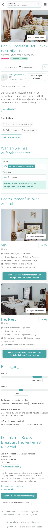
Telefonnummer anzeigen (12, 486)
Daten (5, 161)
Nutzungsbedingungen (30, 522)
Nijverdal (5, 54)
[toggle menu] (45, 4)
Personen (7, 172)
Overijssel (16, 54)
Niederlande (28, 54)
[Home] (2, 511)
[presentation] (24, 166)
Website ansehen (8, 489)
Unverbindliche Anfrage (19, 58)
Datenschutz (12, 522)
